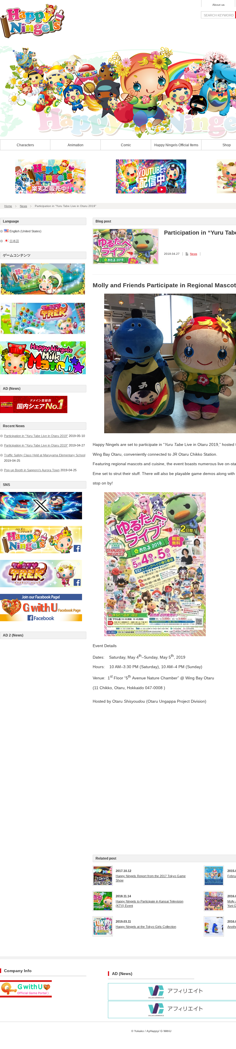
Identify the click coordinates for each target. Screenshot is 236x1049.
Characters (25, 145)
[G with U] (26, 996)
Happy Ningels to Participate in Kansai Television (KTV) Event (149, 903)
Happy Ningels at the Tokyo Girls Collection (146, 926)
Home (8, 206)
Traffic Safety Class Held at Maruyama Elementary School (44, 455)
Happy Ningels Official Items (176, 145)
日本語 (14, 241)
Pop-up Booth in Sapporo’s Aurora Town (32, 470)
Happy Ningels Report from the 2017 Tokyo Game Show (151, 878)
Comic (126, 145)
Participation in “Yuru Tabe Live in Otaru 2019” (36, 436)
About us (218, 4)
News (23, 206)
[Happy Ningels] (32, 36)
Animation (75, 145)
